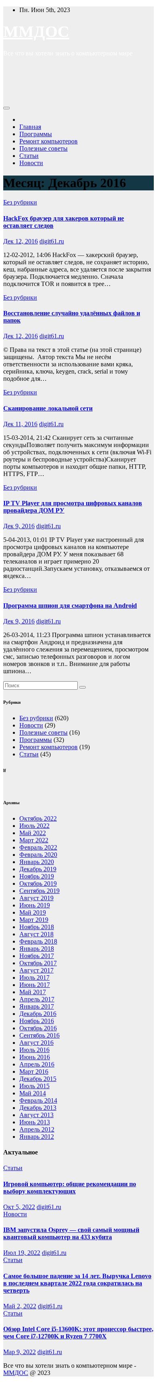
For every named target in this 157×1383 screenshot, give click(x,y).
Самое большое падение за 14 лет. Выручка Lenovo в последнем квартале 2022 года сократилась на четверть (77, 1283)
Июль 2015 (34, 1086)
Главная (30, 126)
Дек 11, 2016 (20, 424)
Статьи (29, 155)
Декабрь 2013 (37, 1107)
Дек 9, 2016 (19, 526)
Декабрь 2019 (37, 869)
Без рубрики (20, 202)
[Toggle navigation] (6, 108)
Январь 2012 (36, 1136)
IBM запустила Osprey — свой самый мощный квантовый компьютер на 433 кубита (71, 1233)
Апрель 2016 (36, 1064)
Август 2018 (36, 934)
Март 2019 (33, 919)
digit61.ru (51, 241)
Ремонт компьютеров (48, 141)
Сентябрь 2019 (39, 890)
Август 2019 (36, 898)
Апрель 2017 (36, 999)
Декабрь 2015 (37, 1078)
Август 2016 (36, 1042)
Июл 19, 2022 (21, 1252)
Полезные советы (43, 148)
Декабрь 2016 (37, 1013)
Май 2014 (32, 1093)
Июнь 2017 (34, 984)
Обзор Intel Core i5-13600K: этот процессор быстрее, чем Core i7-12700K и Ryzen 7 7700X (78, 1333)
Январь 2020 (36, 861)
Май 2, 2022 (19, 1306)
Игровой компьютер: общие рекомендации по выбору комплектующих (69, 1188)
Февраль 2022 (38, 847)
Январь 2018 (36, 948)
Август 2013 (36, 1114)
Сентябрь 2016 (39, 1035)
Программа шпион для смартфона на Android (70, 605)
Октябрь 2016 (38, 1028)
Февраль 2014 (38, 1100)
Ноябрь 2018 (36, 926)
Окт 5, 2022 (19, 1206)
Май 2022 (32, 832)
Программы (35, 134)
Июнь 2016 (34, 1057)
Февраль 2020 (38, 854)
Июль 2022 (34, 825)
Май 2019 (32, 912)
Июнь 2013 (34, 1122)
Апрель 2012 (36, 1129)
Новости (31, 162)
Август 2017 (36, 970)
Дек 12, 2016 (20, 241)
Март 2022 (33, 840)
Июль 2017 (34, 977)
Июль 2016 (34, 1049)
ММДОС (36, 31)
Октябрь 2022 (38, 818)
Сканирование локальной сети (48, 408)
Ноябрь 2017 (36, 955)
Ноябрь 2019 (36, 876)
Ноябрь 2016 (36, 1020)
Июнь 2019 (34, 905)
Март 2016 (33, 1071)
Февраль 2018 (38, 941)
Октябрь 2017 (38, 963)
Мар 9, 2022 (19, 1351)
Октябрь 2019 (38, 883)
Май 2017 (32, 992)
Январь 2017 (36, 1006)
